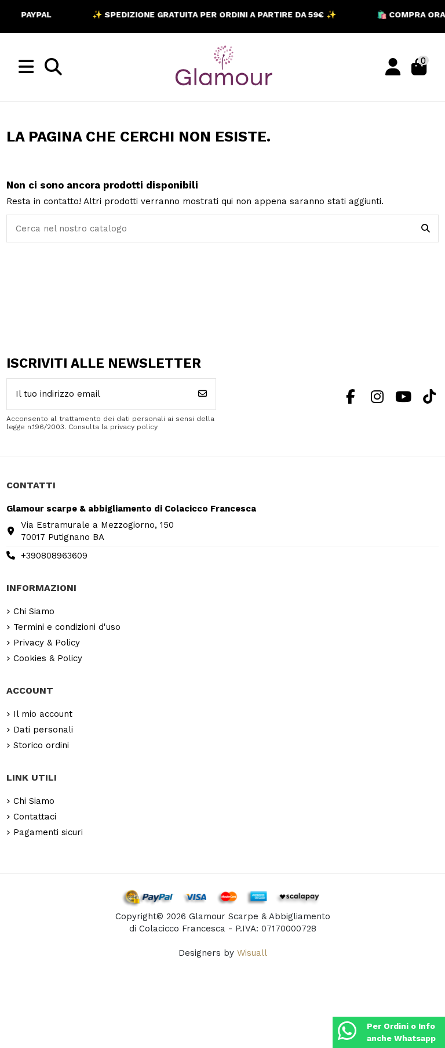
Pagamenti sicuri (48, 832)
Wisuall (252, 953)
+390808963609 (54, 555)
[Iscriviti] (202, 394)
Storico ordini (41, 745)
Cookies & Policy (47, 658)
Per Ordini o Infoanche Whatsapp (401, 1032)
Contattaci (34, 816)
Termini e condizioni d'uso (67, 627)
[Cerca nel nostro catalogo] (426, 229)
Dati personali (43, 729)
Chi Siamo (33, 611)
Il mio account (42, 714)
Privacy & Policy (46, 642)
